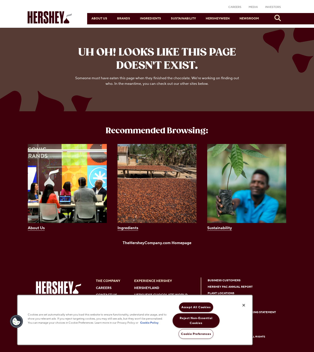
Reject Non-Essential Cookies (196, 320)
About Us (99, 19)
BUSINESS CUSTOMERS (224, 280)
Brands (123, 19)
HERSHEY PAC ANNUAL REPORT (230, 287)
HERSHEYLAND (146, 288)
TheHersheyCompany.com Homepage (157, 243)
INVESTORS (273, 7)
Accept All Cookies (196, 307)
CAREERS (234, 7)
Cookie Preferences (196, 334)
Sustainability (183, 19)
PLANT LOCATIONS (221, 293)
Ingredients (150, 19)
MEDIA (253, 7)
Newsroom (249, 19)
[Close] (243, 305)
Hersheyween (218, 19)
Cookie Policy (149, 323)
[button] (16, 321)
